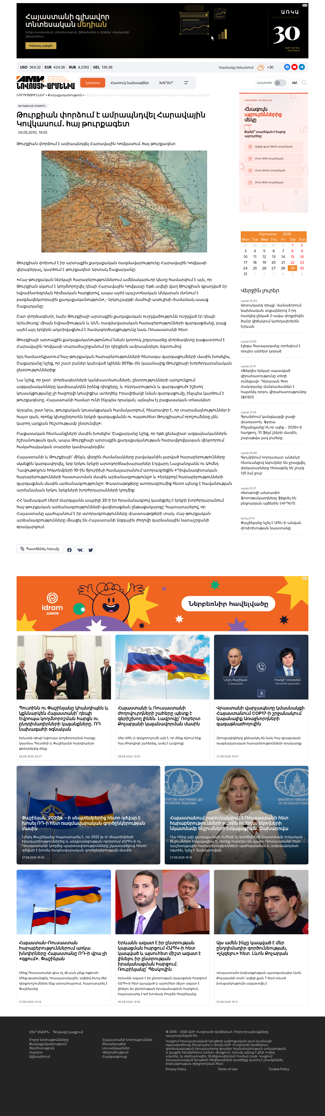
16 (302, 256)
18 (255, 262)
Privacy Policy (176, 1069)
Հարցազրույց (114, 1056)
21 (283, 262)
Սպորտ (36, 1052)
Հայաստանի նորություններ (127, 1040)
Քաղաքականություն (32, 105)
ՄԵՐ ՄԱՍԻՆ (39, 1032)
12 (264, 256)
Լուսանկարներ (116, 1048)
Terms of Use (227, 1069)
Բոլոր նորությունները (49, 1040)
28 (283, 268)
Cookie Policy (279, 1069)
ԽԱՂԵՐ (166, 82)
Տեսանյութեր (114, 1044)
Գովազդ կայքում (68, 1032)
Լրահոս (93, 82)
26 (264, 268)
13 (273, 256)
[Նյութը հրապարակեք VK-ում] (80, 549)
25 (255, 268)
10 (245, 256)
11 (254, 256)
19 (264, 262)
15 (292, 256)
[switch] (280, 82)
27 (273, 268)
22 (292, 262)
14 (283, 256)
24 (245, 268)
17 (245, 262)
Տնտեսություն (42, 1048)
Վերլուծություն (115, 1052)
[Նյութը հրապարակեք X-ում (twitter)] (90, 549)
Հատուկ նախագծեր (130, 82)
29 (293, 268)
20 (273, 262)
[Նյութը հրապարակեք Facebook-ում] (69, 549)
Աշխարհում (39, 1056)
